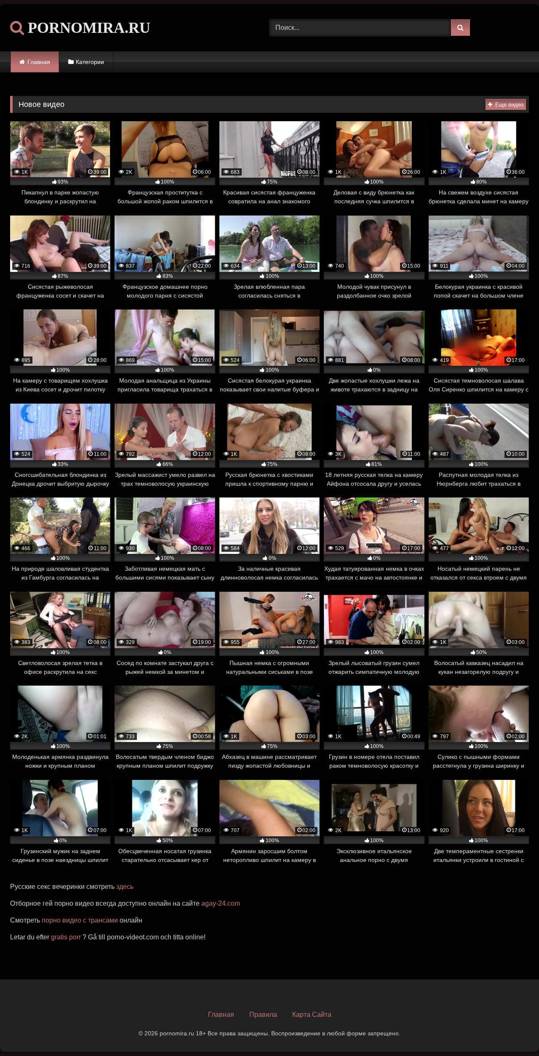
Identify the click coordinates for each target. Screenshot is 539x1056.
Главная (38, 62)
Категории (90, 62)
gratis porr (66, 937)
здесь (124, 886)
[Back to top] (513, 1031)
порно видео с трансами (80, 920)
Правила (263, 1014)
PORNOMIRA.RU (87, 27)
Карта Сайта (311, 1014)
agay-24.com (220, 903)
